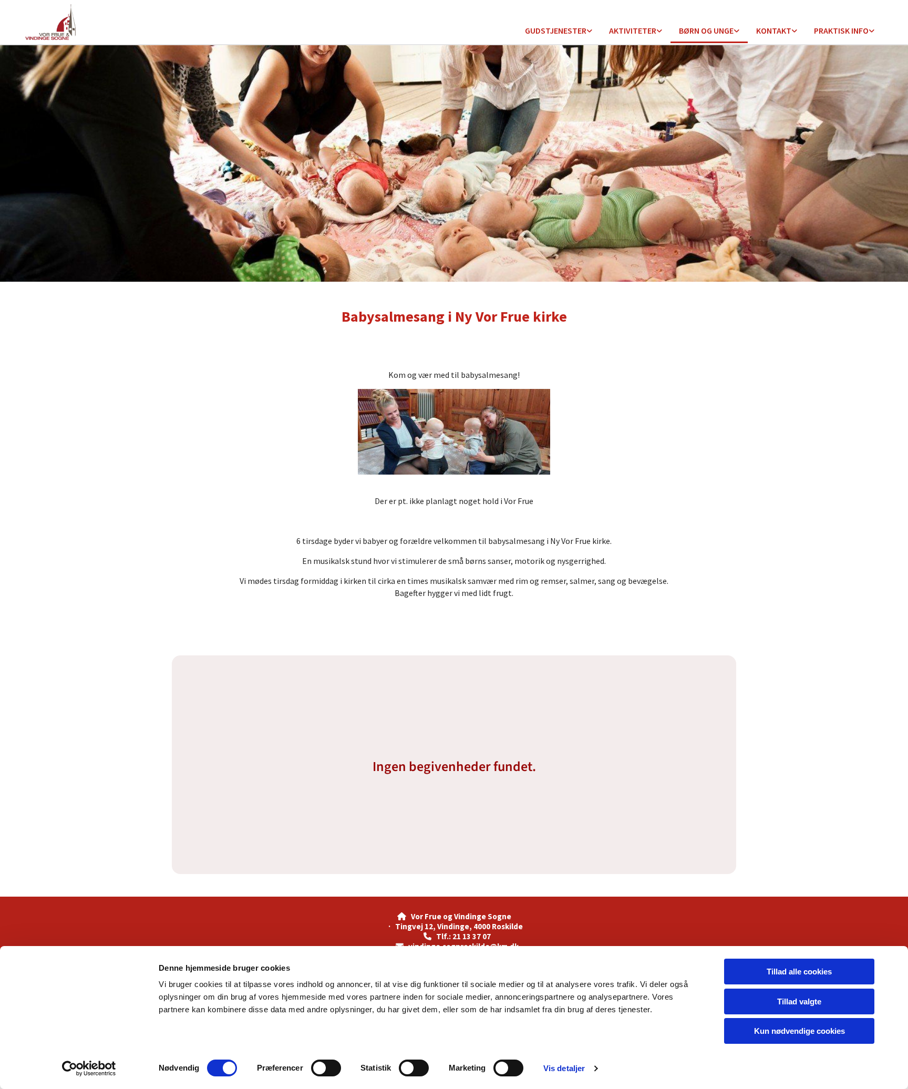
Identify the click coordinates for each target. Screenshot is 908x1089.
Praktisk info (841, 30)
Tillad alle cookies (799, 971)
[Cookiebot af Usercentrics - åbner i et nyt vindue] (89, 1068)
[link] (559, 31)
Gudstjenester (555, 30)
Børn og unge (706, 30)
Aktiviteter (632, 30)
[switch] (326, 1068)
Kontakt (773, 30)
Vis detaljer (564, 1068)
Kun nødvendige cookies (799, 1030)
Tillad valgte (799, 1001)
